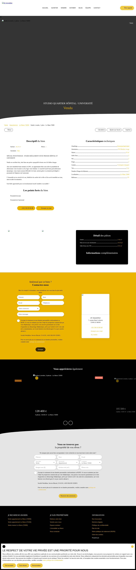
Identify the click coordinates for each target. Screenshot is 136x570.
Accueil (45, 8)
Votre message (23, 314)
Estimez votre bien (56, 519)
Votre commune (24, 308)
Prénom (21, 297)
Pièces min (85, 467)
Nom (44, 297)
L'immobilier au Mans (56, 528)
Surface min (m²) (64, 467)
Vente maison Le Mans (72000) (18, 525)
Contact (97, 8)
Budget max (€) (40, 467)
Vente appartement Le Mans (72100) (19, 522)
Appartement (13, 125)
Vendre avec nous (55, 522)
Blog (81, 8)
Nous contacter (55, 531)
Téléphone (46, 303)
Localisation (84, 461)
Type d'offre (38, 461)
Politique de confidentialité (100, 525)
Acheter (54, 8)
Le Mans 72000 (24, 125)
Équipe (88, 8)
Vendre (64, 8)
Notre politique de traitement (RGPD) (103, 531)
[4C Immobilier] (8, 8)
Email (20, 303)
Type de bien (61, 461)
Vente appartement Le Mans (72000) (19, 519)
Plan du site (95, 528)
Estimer (72, 8)
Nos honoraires (97, 519)
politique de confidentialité (37, 342)
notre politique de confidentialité (53, 560)
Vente (6, 125)
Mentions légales (97, 522)
